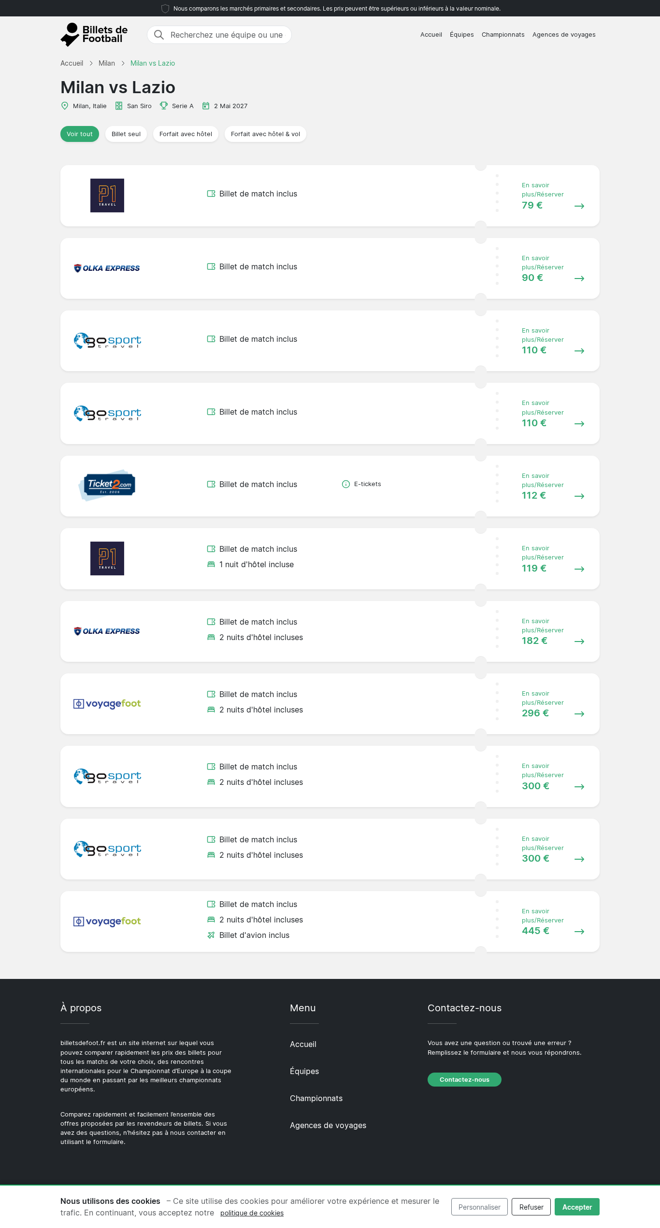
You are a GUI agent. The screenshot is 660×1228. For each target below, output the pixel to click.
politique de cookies (252, 1213)
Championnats (503, 34)
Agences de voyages (564, 34)
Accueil (431, 34)
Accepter (577, 1207)
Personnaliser (480, 1207)
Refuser (531, 1207)
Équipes (462, 34)
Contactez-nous (464, 1079)
